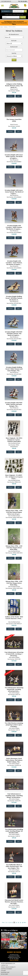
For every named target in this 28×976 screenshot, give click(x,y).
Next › (25, 922)
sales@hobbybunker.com (14, 957)
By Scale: (14, 40)
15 (20, 922)
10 (10, 922)
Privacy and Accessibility (8, 967)
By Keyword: (14, 47)
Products (5, 26)
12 (14, 922)
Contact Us (4, 965)
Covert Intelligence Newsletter (14, 14)
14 (18, 922)
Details (10, 96)
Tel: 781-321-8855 (14, 958)
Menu (2, 5)
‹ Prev (3, 922)
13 (16, 922)
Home (1, 26)
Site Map (3, 970)
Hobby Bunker (14, 6)
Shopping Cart (5, 972)
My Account (4, 974)
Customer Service (6, 1)
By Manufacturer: (14, 34)
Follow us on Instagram (10, 930)
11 (12, 922)
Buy (19, 96)
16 (22, 922)
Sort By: (14, 53)
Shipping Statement (6, 968)
